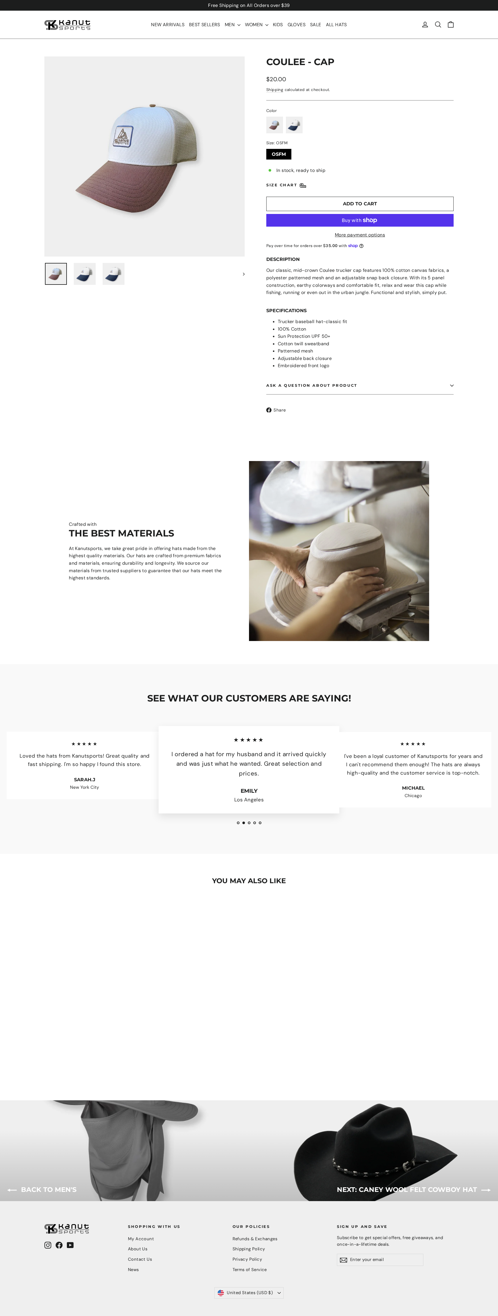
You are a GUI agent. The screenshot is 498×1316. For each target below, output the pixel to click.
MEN (230, 25)
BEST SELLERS (204, 25)
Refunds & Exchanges (255, 1239)
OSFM (279, 153)
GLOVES (296, 25)
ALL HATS (336, 25)
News (133, 1270)
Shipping (274, 89)
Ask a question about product (311, 385)
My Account (141, 1239)
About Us (137, 1249)
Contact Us (140, 1259)
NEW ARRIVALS (167, 25)
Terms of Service (250, 1270)
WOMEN (254, 25)
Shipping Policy (249, 1249)
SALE (315, 25)
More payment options (360, 235)
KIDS (278, 25)
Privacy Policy (247, 1259)
